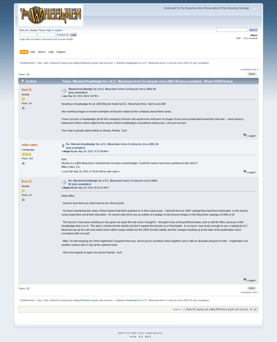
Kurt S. (27, 89)
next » (255, 69)
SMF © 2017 (138, 333)
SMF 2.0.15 (124, 333)
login (48, 30)
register (58, 30)
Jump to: (177, 309)
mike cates (30, 145)
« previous (245, 69)
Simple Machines (153, 333)
